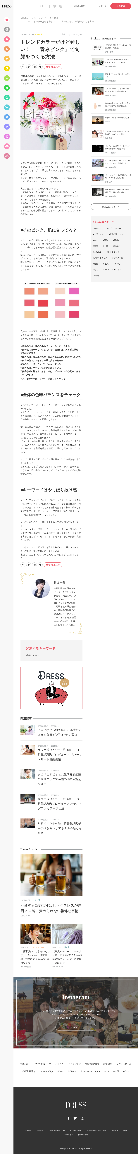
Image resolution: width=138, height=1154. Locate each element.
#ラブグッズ (117, 258)
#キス (95, 240)
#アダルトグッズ (100, 258)
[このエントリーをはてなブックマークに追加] (34, 66)
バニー (107, 122)
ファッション (74, 1064)
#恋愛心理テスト (116, 234)
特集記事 (24, 1064)
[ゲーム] (6, 156)
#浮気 (117, 264)
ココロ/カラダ (46, 1071)
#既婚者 (116, 240)
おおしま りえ (25, 916)
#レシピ (96, 275)
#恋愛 (95, 264)
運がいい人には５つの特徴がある (117, 118)
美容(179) (66, 34)
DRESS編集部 (43, 726)
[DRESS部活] (6, 29)
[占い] (6, 136)
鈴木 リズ (108, 182)
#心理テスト (98, 234)
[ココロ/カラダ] (6, 97)
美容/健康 (53, 18)
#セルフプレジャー (115, 252)
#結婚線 (116, 246)
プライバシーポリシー (57, 1131)
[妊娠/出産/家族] (6, 88)
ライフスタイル (38, 947)
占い (106, 1071)
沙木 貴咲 (109, 52)
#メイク (36, 655)
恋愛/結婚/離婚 (92, 1064)
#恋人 (95, 270)
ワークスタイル (123, 1064)
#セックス (97, 228)
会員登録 (120, 6)
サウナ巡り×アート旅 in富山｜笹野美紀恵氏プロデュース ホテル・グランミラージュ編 (60, 803)
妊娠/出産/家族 (29, 1071)
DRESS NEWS (57, 967)
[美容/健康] (6, 68)
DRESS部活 (79, 6)
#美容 (28, 655)
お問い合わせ (83, 1135)
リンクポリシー (75, 1131)
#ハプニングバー (114, 228)
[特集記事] (6, 20)
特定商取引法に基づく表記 (96, 1131)
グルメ (60, 1071)
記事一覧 (28, 1131)
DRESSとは (68, 1135)
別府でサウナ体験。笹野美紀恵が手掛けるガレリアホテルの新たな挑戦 (60, 828)
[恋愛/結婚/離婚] (6, 59)
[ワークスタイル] (6, 78)
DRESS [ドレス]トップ (31, 18)
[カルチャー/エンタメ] (6, 127)
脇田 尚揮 (108, 138)
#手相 (105, 246)
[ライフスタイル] (6, 39)
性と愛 (37, 900)
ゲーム (126, 1071)
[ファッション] (6, 49)
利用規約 (40, 1131)
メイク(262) (77, 34)
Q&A (125, 1131)
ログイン (103, 6)
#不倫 (105, 240)
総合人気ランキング (110, 207)
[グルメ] (6, 107)
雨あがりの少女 (110, 95)
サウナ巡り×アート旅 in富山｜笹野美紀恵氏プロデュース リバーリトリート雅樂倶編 (60, 754)
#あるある (97, 252)
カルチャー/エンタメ (90, 1071)
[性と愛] (6, 146)
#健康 (95, 246)
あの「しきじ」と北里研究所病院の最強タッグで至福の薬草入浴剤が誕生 (59, 779)
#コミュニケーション (112, 270)
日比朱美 (59, 582)
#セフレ (106, 264)
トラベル (72, 1071)
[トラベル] (6, 117)
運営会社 (115, 1131)
